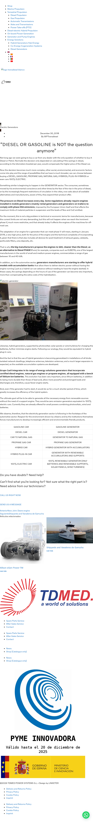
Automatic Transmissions (22, 21)
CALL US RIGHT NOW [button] (10, 495)
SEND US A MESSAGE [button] (10, 504)
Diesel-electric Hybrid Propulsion (22, 30)
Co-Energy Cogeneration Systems (26, 46)
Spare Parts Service (15, 620)
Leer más (3, 571)
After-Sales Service (15, 623)
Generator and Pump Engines (21, 36)
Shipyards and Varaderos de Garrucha (64, 547)
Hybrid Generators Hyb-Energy (25, 43)
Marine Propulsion (15, 9)
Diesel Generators (19, 49)
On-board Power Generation (20, 33)
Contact (10, 627)
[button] (86, 815)
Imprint (9, 798)
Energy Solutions (15, 39)
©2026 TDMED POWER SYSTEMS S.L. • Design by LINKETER (29, 783)
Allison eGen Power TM (11, 567)
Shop (9, 6)
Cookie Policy (12, 795)
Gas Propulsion (18, 18)
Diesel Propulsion (19, 15)
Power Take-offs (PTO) (21, 27)
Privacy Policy (12, 791)
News (9, 648)
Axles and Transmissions (22, 24)
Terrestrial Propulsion (17, 12)
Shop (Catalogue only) (16, 651)
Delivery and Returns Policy (18, 788)
